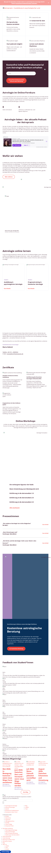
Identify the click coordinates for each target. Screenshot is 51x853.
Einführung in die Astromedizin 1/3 (21, 493)
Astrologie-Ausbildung (8, 828)
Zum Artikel (45, 524)
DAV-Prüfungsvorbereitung (11, 833)
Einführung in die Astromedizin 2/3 (21, 498)
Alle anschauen (15, 508)
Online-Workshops (7, 836)
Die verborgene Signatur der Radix (21, 485)
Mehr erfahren (9, 177)
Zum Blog (25, 792)
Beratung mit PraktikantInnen (12, 810)
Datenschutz (8, 818)
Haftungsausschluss (9, 821)
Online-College (8, 824)
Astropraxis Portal (9, 826)
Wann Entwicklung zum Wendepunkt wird (24, 489)
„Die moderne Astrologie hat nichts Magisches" (17, 523)
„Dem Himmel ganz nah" (10, 532)
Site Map (7, 822)
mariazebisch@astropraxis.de (15, 354)
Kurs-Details (7, 288)
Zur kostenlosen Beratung (16, 648)
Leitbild (27, 807)
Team (26, 809)
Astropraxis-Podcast (7, 841)
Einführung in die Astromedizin (12, 834)
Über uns (5, 844)
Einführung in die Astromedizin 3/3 (21, 502)
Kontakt (7, 816)
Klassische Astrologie (10, 807)
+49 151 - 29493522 (10, 352)
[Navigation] (3, 8)
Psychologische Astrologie (11, 805)
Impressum (7, 819)
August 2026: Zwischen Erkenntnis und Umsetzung (43, 774)
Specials (7, 809)
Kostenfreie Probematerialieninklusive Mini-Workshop (16, 80)
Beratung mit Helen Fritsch (11, 812)
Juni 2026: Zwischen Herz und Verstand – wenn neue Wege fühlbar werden (19, 778)
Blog (26, 805)
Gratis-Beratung (6, 838)
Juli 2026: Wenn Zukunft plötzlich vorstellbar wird (31, 774)
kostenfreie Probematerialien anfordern (26, 3)
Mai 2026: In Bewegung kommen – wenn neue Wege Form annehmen (7, 776)
